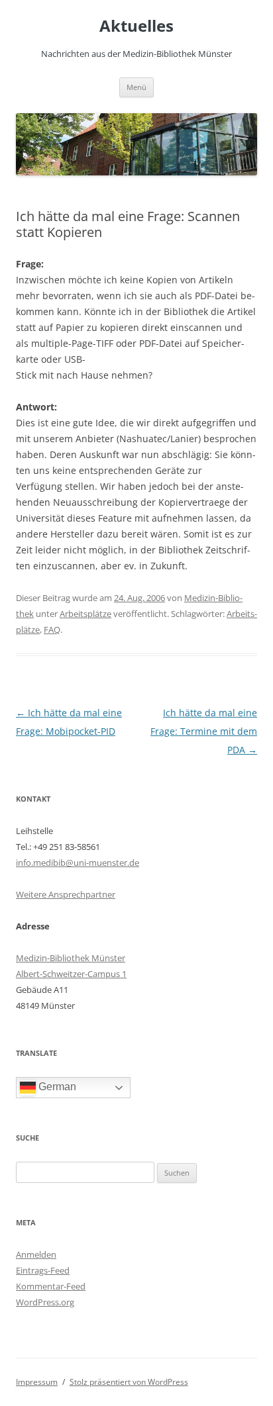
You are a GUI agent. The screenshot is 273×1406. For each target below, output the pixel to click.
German (56, 1086)
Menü (136, 87)
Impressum (37, 1381)
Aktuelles (136, 26)
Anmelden (36, 1254)
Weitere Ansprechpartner (65, 894)
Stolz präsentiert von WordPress (129, 1381)
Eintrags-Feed (43, 1270)
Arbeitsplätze (85, 614)
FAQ (52, 629)
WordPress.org (45, 1302)
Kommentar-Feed (50, 1286)
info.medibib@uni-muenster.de (77, 862)
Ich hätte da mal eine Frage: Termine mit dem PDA (203, 731)
